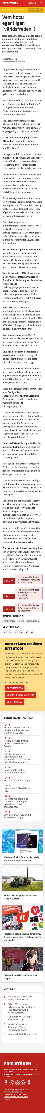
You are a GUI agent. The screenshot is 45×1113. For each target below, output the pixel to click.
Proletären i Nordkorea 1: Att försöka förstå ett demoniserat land (29, 579)
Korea (21, 621)
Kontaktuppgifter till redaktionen (16, 1089)
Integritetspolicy (10, 1094)
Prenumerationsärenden (13, 1092)
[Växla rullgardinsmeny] (41, 3)
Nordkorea (33, 621)
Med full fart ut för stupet (17, 780)
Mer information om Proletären (16, 1097)
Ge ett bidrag (14, 702)
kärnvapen (9, 621)
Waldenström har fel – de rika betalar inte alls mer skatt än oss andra (17, 730)
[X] (10, 632)
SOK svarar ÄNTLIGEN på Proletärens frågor (17, 816)
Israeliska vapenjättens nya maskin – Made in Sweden (16, 743)
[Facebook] (4, 632)
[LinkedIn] (16, 632)
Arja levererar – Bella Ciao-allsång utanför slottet (20, 998)
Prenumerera (35, 10)
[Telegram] (21, 632)
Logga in (32, 3)
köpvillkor (24, 1094)
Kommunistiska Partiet (28, 1069)
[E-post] (32, 632)
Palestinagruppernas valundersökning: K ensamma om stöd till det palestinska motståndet (17, 758)
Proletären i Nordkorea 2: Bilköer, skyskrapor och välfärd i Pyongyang (28, 593)
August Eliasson (9, 59)
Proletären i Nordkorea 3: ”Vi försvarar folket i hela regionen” (28, 608)
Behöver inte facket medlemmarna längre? (15, 771)
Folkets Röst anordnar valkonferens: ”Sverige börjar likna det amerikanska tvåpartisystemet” (21, 1008)
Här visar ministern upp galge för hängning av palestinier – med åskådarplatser (16, 803)
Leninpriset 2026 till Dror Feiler (22, 1034)
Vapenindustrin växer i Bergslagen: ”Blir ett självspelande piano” (18, 1027)
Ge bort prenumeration (20, 695)
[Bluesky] (26, 632)
